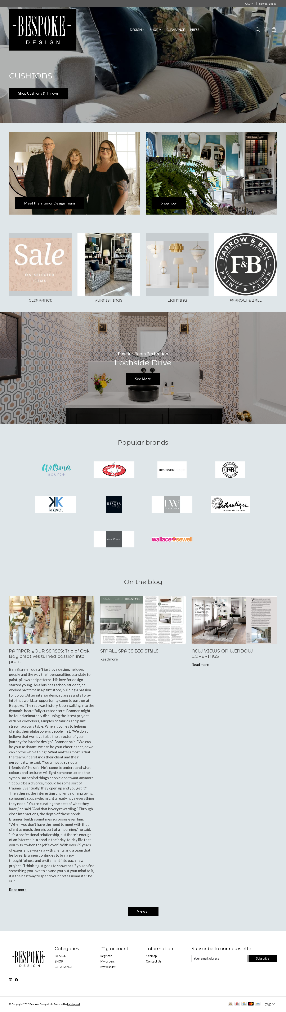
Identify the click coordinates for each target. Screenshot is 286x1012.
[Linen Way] (172, 504)
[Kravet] (56, 504)
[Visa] (258, 1004)
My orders (107, 961)
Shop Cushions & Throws (38, 93)
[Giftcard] (237, 1004)
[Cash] (230, 1004)
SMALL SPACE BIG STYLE (129, 651)
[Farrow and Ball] (230, 470)
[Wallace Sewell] (172, 539)
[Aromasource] (56, 470)
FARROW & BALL (246, 300)
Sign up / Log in (267, 3)
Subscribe (262, 958)
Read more (18, 889)
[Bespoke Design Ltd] (42, 30)
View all (143, 911)
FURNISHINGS (108, 300)
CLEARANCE (175, 29)
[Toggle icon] (258, 29)
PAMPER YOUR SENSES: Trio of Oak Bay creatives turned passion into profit (49, 656)
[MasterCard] (251, 1004)
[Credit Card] (244, 1004)
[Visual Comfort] (114, 539)
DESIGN (60, 956)
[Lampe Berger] (114, 504)
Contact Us (153, 961)
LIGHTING (177, 300)
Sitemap (151, 956)
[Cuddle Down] (114, 470)
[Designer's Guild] (172, 470)
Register (106, 956)
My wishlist (108, 967)
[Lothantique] (230, 504)
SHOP (59, 961)
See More (143, 379)
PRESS (194, 29)
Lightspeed (73, 1004)
